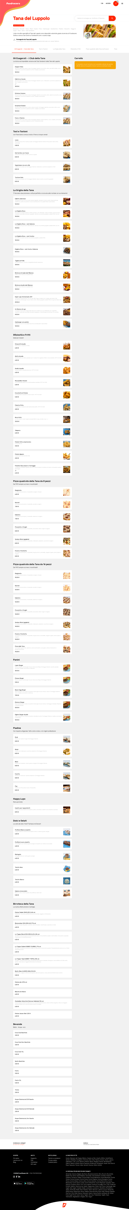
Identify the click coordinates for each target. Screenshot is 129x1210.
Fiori (82, 1184)
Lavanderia (89, 1188)
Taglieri (86, 1195)
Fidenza (97, 1160)
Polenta (107, 1191)
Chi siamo (16, 1158)
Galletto (73, 1186)
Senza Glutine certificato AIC (101, 1193)
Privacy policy (52, 1160)
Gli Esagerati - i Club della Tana (24, 49)
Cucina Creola (84, 1179)
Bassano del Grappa (76, 1158)
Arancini (74, 1174)
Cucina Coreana (74, 1179)
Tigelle (103, 1195)
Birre (100, 1174)
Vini (87, 1196)
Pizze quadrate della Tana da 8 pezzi (97, 49)
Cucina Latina (82, 1181)
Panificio (85, 1190)
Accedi (108, 3)
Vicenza (90, 1165)
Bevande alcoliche (93, 1174)
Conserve (74, 1177)
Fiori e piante (87, 1184)
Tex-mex (91, 1195)
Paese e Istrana (74, 1163)
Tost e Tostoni (43, 49)
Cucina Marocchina (102, 1181)
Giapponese (91, 1186)
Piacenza (86, 1163)
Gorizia (102, 1160)
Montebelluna (107, 1161)
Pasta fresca (69, 1191)
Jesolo (106, 1160)
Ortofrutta (72, 1190)
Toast (107, 1195)
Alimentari (69, 1174)
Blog (14, 1162)
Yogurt (90, 1196)
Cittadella (73, 1160)
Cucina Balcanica (95, 1177)
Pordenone (93, 1163)
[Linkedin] (19, 1177)
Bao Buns (84, 1174)
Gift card (33, 1164)
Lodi (74, 1161)
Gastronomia (79, 1186)
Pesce (82, 1191)
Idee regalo (73, 1188)
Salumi (91, 1193)
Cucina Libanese (91, 1181)
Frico (104, 1184)
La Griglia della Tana (59, 49)
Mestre (87, 1161)
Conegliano (79, 1160)
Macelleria (102, 1188)
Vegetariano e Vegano (79, 1196)
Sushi (78, 1195)
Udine (81, 1165)
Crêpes (79, 1177)
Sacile (105, 1163)
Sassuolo (72, 1165)
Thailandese (97, 1195)
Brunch (104, 1174)
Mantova (82, 1161)
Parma (82, 1163)
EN (102, 3)
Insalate (79, 1188)
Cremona (85, 1160)
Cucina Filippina (92, 1179)
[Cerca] (112, 18)
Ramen (80, 1193)
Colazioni (108, 1176)
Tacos (82, 1195)
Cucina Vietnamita (90, 1183)
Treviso (77, 1165)
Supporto (34, 1158)
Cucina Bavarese (105, 1177)
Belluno (84, 1158)
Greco (104, 1186)
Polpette (112, 1191)
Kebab (83, 1188)
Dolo (90, 1160)
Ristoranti (85, 1193)
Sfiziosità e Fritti (76, 49)
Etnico (78, 1184)
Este (93, 1160)
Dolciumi (68, 1184)
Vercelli (86, 1165)
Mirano (91, 1161)
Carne (74, 1176)
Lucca (77, 1161)
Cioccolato (89, 1176)
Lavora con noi (17, 1160)
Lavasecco (96, 1188)
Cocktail (103, 1176)
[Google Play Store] (29, 1183)
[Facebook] (16, 1177)
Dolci (113, 1183)
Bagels (79, 1174)
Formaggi (100, 1184)
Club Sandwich (96, 1176)
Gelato (85, 1186)
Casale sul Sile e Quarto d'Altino (96, 1158)
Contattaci (34, 1162)
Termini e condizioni (54, 1158)
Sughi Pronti (72, 1195)
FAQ (32, 1160)
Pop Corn (68, 1193)
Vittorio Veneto (98, 1165)
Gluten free (98, 1186)
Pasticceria (77, 1191)
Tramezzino (69, 1196)
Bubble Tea (69, 1176)
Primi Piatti (74, 1193)
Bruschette (110, 1174)
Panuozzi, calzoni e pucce (100, 1190)
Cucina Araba (86, 1177)
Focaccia (94, 1184)
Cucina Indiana (74, 1181)
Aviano (68, 1158)
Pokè (103, 1191)
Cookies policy (52, 1162)
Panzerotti (110, 1190)
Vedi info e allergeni (19, 1144)
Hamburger (109, 1186)
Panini (90, 1190)
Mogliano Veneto (98, 1161)
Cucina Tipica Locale (78, 1183)
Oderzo (68, 1163)
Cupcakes (108, 1183)
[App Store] (18, 1183)
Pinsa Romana (93, 1191)
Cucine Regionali (100, 1183)
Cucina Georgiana (103, 1179)
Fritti (108, 1184)
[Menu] (122, 3)
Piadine (87, 1191)
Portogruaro (100, 1163)
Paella (77, 1190)
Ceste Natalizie (81, 1176)
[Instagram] (14, 1177)
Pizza (99, 1191)
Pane (81, 1190)
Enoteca (73, 1184)
